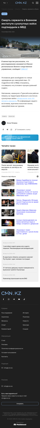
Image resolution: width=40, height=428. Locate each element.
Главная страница (7, 9)
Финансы (4, 321)
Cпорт (3, 325)
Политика (26, 317)
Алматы (17, 9)
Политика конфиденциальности (12, 348)
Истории (26, 313)
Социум (25, 329)
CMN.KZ (24, 69)
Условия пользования (8, 352)
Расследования (6, 313)
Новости (26, 321)
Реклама (4, 344)
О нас (3, 340)
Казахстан (11, 116)
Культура (26, 325)
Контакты (4, 356)
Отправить (20, 403)
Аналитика (5, 317)
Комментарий (6, 329)
